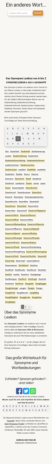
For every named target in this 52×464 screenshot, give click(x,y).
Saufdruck (31, 270)
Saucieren (19, 179)
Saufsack (9, 283)
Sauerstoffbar (26, 220)
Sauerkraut (10, 206)
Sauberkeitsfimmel (35, 160)
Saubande (25, 151)
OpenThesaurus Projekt (14, 424)
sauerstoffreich (12, 242)
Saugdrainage (11, 288)
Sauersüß (42, 256)
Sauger (39, 288)
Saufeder (42, 270)
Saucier (34, 174)
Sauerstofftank (12, 247)
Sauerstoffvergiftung (15, 252)
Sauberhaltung (20, 156)
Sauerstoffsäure (28, 242)
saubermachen (12, 165)
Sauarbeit (14, 151)
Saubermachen (27, 165)
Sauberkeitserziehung (15, 160)
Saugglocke (25, 297)
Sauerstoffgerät (12, 233)
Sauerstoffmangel (13, 238)
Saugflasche (22, 293)
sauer (43, 183)
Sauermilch (33, 206)
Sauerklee (23, 201)
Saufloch (22, 279)
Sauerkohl (34, 201)
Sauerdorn (37, 192)
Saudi (28, 179)
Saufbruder (20, 270)
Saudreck (9, 183)
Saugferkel (10, 293)
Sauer (8, 188)
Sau (7, 151)
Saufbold (9, 270)
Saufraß (42, 279)
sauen (36, 183)
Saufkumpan (11, 279)
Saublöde (31, 169)
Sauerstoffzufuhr (28, 256)
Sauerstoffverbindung (31, 247)
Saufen (8, 274)
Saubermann (11, 169)
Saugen (31, 288)
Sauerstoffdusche (35, 224)
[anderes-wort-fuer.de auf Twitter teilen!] (26, 393)
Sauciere (9, 179)
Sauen (29, 183)
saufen (16, 274)
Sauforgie (32, 279)
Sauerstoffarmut (28, 215)
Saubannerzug (38, 151)
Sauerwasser (11, 265)
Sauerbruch (10, 192)
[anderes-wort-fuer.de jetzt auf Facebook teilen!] (19, 393)
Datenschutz (31, 443)
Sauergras (18, 197)
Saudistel (36, 179)
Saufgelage (35, 274)
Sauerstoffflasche (13, 229)
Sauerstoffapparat (37, 211)
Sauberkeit (33, 156)
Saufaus (34, 265)
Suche (38, 13)
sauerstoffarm (12, 215)
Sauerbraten (31, 188)
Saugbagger (40, 283)
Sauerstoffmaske (31, 238)
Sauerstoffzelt (12, 256)
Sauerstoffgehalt (31, 229)
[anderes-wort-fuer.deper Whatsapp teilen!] (33, 393)
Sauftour (19, 283)
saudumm (19, 183)
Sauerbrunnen (23, 192)
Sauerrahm (10, 211)
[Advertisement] (26, 44)
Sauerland (21, 206)
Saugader (29, 283)
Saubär (19, 174)
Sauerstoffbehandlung (15, 224)
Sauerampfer (18, 188)
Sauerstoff (22, 211)
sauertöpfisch (33, 261)
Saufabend (24, 265)
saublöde (41, 169)
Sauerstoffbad (12, 220)
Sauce (27, 174)
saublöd (22, 169)
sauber (8, 156)
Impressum (20, 443)
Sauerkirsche (11, 201)
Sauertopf (20, 261)
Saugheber (37, 297)
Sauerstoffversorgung (36, 252)
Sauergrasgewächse (34, 197)
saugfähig (34, 293)
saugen (22, 288)
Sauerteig (9, 261)
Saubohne (9, 174)
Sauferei (25, 274)
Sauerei (8, 197)
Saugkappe (10, 302)
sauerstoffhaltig (29, 233)
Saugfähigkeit (11, 297)
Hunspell (10, 421)
